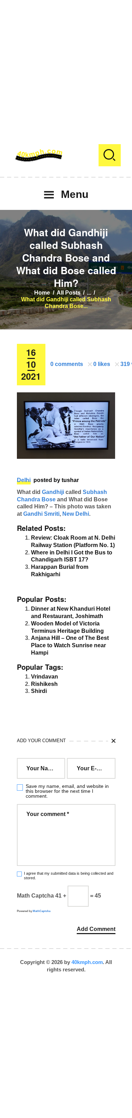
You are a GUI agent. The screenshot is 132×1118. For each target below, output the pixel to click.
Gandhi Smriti (41, 514)
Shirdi (39, 691)
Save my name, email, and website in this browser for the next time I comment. (67, 791)
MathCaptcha (41, 911)
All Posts (69, 293)
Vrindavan (44, 677)
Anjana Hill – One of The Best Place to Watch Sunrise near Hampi (70, 645)
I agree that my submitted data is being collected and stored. (68, 875)
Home (42, 293)
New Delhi (75, 514)
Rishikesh (44, 684)
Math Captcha (35, 896)
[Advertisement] (66, 66)
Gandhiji (53, 492)
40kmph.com (87, 962)
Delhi (24, 480)
